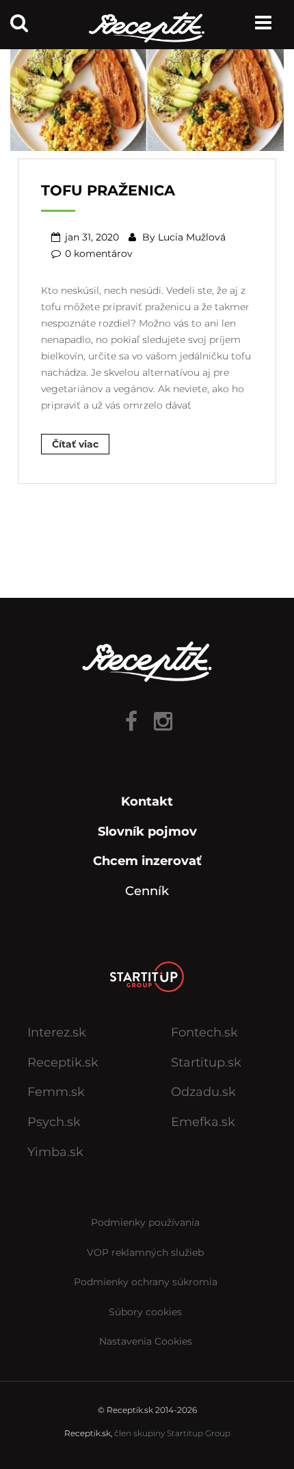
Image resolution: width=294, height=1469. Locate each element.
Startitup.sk (206, 1062)
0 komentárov (99, 253)
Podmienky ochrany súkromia (145, 1282)
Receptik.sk (62, 1062)
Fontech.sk (204, 1032)
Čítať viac (75, 444)
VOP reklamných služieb (145, 1252)
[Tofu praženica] (147, 94)
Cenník (147, 890)
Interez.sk (56, 1032)
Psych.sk (54, 1121)
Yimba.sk (55, 1151)
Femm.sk (56, 1091)
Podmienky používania (145, 1222)
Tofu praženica (108, 190)
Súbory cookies (145, 1312)
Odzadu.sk (203, 1091)
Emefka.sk (203, 1121)
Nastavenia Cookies (145, 1341)
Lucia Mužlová (192, 237)
